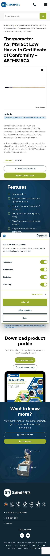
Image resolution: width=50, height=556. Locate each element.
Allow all (25, 302)
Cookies (31, 545)
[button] (42, 70)
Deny (25, 318)
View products (26, 435)
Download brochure (26, 168)
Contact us (26, 441)
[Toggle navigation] (45, 4)
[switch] (43, 269)
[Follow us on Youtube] (28, 535)
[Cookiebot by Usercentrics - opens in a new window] (36, 235)
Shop (12, 25)
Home (6, 25)
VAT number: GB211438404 (30, 548)
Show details (36, 294)
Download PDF (26, 360)
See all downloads (26, 367)
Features (8, 160)
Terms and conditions (15, 545)
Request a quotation (25, 175)
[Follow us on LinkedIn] (22, 535)
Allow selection (25, 310)
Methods (18, 160)
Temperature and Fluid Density (27, 25)
